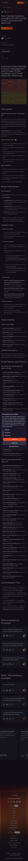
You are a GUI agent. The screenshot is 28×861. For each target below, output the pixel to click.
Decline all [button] (14, 443)
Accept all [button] (14, 439)
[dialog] (14, 430)
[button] (14, 446)
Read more (9, 426)
